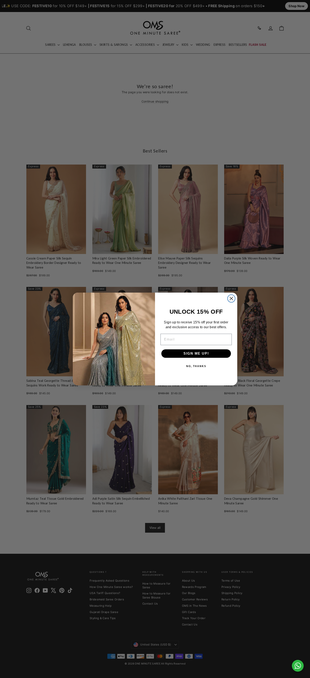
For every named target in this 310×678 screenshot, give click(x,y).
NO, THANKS (196, 366)
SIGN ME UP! (196, 353)
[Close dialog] (231, 298)
